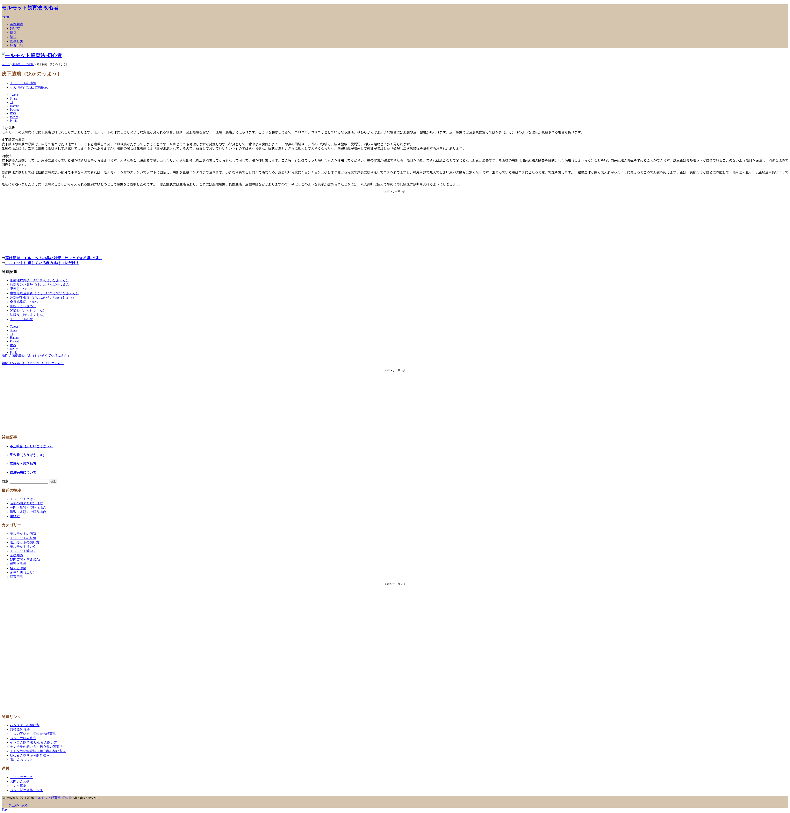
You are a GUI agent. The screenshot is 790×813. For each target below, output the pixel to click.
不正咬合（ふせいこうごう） (31, 446)
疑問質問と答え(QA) (25, 559)
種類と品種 (18, 564)
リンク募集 (18, 785)
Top (4, 809)
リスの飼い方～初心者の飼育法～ (34, 733)
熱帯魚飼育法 (20, 729)
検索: (5, 481)
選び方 (15, 516)
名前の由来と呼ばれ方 (26, 503)
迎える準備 (18, 568)
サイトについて (21, 777)
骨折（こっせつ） (23, 306)
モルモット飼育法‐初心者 (30, 7)
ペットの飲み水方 (23, 738)
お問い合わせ (20, 781)
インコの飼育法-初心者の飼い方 (33, 742)
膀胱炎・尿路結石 (23, 463)
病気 (13, 32)
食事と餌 (16, 41)
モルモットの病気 (23, 83)
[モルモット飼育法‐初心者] (32, 55)
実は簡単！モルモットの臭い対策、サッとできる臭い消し (53, 258)
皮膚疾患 (41, 87)
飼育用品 (16, 45)
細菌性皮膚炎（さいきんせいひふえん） (39, 280)
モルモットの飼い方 (25, 542)
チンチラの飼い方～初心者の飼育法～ (38, 746)
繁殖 (13, 37)
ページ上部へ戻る (15, 805)
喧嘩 (21, 87)
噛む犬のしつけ (21, 759)
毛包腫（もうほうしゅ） (28, 455)
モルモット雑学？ (23, 551)
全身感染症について (25, 302)
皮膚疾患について (23, 472)
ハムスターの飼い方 (25, 725)
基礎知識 (16, 24)
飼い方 (15, 28)
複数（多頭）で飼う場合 (28, 512)
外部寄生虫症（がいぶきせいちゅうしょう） (43, 297)
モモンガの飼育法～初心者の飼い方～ (38, 751)
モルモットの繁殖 (23, 538)
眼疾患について (21, 289)
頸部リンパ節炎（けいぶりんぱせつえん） (41, 284)
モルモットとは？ (23, 499)
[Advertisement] (395, 222)
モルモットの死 (21, 319)
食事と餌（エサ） (23, 572)
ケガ (13, 87)
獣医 (29, 87)
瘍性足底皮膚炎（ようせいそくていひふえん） (44, 293)
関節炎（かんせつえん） (28, 310)
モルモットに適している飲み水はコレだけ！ (42, 263)
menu (5, 17)
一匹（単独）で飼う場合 (28, 507)
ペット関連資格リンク (26, 790)
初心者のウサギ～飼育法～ (29, 755)
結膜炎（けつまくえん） (28, 315)
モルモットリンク (23, 546)
